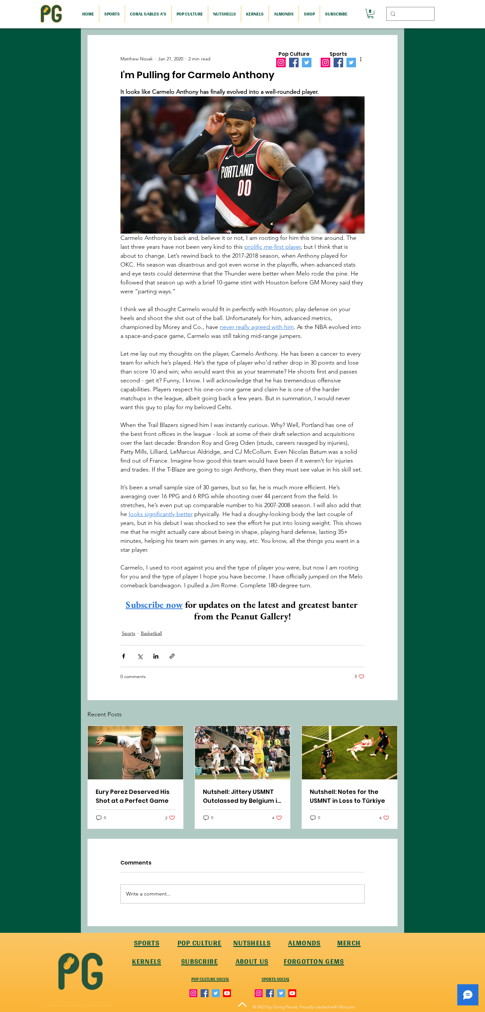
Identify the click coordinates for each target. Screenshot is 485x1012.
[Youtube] (227, 993)
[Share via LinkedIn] (156, 656)
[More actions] (361, 59)
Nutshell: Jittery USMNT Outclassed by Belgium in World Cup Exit (242, 796)
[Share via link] (172, 656)
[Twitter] (306, 62)
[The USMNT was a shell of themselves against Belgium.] (242, 752)
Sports (128, 633)
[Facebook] (294, 62)
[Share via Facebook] (123, 656)
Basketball (151, 633)
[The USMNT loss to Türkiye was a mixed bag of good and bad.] (349, 752)
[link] (370, 13)
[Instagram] (281, 62)
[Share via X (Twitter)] (140, 656)
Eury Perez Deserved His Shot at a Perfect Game (133, 796)
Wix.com (347, 1006)
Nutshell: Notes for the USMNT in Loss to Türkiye (347, 796)
